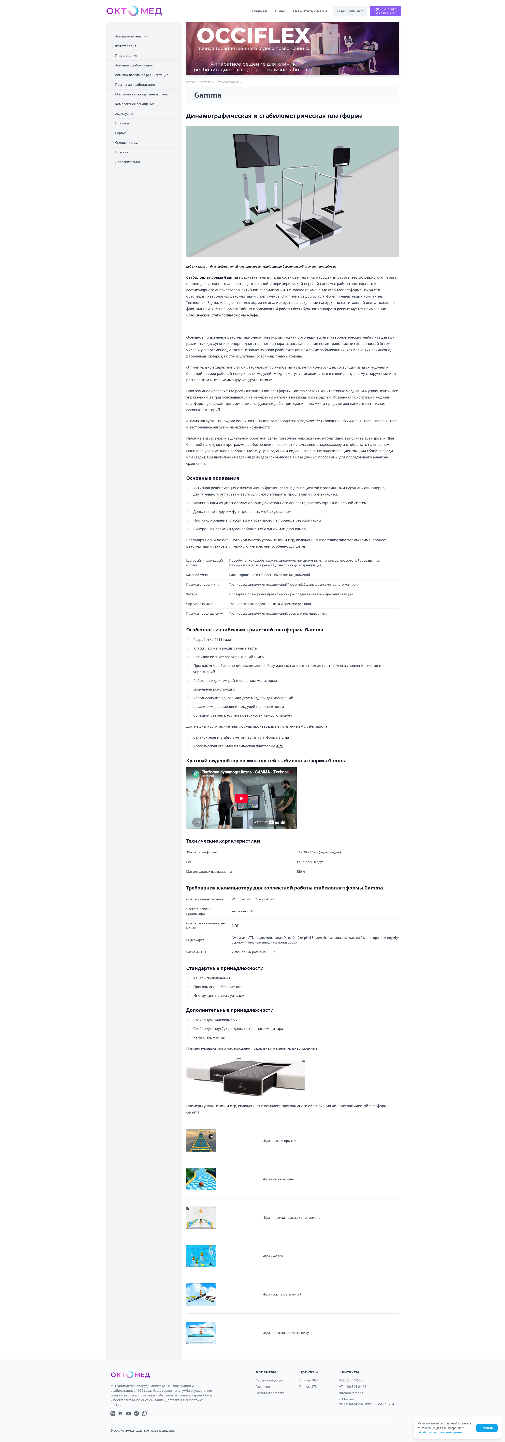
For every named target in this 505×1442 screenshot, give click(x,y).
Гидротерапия (126, 55)
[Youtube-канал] (128, 1413)
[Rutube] (120, 1413)
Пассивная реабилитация (135, 84)
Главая (190, 82)
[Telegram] (136, 1413)
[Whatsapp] (144, 1413)
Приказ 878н (309, 1386)
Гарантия (263, 1386)
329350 (203, 266)
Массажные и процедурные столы (141, 94)
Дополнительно (127, 162)
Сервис (120, 133)
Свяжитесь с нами (310, 11)
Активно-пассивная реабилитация (141, 75)
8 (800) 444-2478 (351, 1380)
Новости (121, 152)
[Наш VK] (112, 1413)
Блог (259, 1399)
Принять (487, 1428)
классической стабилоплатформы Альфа (222, 315)
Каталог (206, 82)
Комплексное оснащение (134, 104)
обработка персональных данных (440, 1432)
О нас (280, 11)
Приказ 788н (309, 1380)
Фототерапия (125, 46)
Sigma (284, 737)
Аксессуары (124, 113)
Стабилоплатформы (230, 82)
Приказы (122, 123)
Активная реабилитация (134, 65)
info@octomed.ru (352, 1393)
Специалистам (126, 142)
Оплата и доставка (270, 1393)
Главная (259, 11)
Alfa (279, 746)
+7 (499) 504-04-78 (352, 1386)
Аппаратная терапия (131, 36)
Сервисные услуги (269, 1380)
